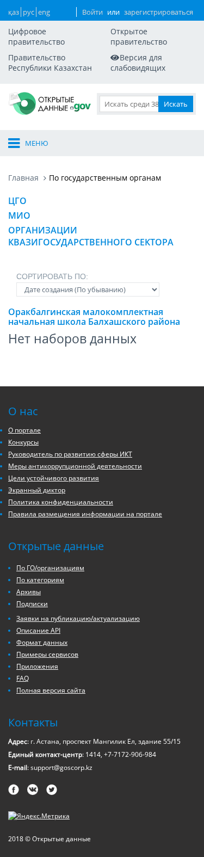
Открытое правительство (138, 36)
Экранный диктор (36, 490)
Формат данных (41, 642)
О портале (24, 430)
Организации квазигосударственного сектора (91, 236)
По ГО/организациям (50, 567)
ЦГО (17, 201)
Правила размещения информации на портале (85, 514)
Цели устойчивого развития (53, 478)
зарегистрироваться (158, 12)
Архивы (28, 591)
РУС (28, 12)
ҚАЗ (13, 12)
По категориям (40, 579)
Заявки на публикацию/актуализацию (78, 618)
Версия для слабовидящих (137, 62)
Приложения (37, 666)
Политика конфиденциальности (60, 502)
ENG (44, 12)
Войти (92, 12)
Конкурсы (23, 442)
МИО (19, 215)
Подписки (32, 603)
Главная (23, 177)
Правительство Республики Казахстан (50, 62)
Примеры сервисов (47, 654)
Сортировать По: (52, 276)
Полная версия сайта (50, 690)
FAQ (22, 678)
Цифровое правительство (36, 36)
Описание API (38, 630)
